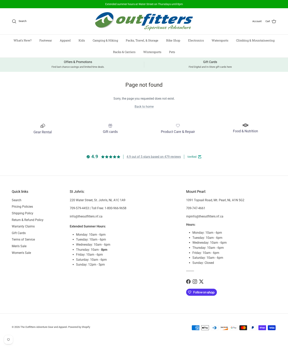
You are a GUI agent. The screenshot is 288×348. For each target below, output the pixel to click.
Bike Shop (173, 40)
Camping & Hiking (105, 40)
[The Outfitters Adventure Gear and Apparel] (144, 21)
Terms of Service (23, 239)
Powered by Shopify (79, 326)
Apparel (65, 40)
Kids (82, 40)
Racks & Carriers (124, 52)
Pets (172, 52)
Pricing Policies (22, 206)
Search (16, 200)
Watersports (220, 40)
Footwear (45, 40)
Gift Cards (19, 233)
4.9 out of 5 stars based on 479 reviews (154, 157)
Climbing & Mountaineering (255, 40)
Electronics (196, 40)
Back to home (144, 106)
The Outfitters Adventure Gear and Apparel (43, 326)
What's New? (23, 40)
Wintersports (152, 52)
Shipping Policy (22, 213)
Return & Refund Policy (27, 220)
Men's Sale (19, 246)
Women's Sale (21, 253)
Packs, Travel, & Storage (142, 40)
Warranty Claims (23, 226)
